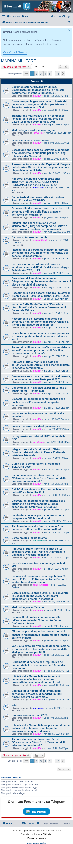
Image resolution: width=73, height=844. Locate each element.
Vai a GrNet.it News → (15, 52)
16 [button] (57, 73)
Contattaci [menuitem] (30, 823)
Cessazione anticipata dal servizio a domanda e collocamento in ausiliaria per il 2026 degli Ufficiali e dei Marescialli (40, 153)
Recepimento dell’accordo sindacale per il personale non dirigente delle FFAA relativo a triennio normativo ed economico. (40, 321)
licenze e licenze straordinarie (30, 140)
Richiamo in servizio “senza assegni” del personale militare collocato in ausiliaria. (38, 528)
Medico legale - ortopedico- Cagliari (34, 130)
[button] (26, 73)
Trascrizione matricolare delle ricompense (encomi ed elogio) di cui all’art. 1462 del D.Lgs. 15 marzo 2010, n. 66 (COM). (38, 118)
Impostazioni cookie (36, 843)
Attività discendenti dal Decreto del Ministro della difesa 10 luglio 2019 (39, 491)
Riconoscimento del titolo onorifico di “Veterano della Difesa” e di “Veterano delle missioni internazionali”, (39, 478)
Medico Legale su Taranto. (28, 607)
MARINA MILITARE (18, 61)
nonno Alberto (40, 240)
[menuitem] (13, 16)
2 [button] (36, 73)
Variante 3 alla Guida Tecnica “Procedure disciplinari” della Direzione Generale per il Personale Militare (39, 307)
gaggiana (38, 708)
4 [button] (45, 73)
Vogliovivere (39, 540)
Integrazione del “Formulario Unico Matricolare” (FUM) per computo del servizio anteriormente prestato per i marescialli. (39, 226)
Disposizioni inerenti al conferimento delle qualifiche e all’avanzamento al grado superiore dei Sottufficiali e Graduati (38, 503)
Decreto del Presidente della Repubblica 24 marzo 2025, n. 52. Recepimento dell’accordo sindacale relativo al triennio (40, 579)
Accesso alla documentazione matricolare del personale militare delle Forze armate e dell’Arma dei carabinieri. (40, 211)
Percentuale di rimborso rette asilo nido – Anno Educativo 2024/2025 (38, 199)
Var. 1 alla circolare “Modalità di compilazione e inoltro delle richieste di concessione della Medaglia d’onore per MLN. (41, 649)
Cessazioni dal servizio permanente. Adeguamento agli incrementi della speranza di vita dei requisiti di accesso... (41, 281)
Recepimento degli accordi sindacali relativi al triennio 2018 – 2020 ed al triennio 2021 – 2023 (41, 294)
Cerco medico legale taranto (29, 537)
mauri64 (37, 95)
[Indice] (36, 6)
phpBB (25, 830)
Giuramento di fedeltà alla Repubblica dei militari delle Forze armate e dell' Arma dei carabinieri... (38, 665)
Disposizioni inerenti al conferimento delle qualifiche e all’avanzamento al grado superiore (38, 402)
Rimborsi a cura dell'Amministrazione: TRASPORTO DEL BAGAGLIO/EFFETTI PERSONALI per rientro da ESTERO (36, 181)
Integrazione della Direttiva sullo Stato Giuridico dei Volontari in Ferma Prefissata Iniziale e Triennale (38, 452)
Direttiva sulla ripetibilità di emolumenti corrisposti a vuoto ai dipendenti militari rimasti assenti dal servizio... (37, 693)
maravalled (38, 187)
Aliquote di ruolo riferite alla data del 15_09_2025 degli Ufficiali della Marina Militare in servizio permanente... (41, 364)
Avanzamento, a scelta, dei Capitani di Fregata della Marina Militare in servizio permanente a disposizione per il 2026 (41, 167)
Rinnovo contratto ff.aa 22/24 (29, 715)
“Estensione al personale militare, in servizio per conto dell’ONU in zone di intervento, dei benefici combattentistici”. (40, 252)
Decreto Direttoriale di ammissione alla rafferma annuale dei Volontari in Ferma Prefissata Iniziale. (36, 620)
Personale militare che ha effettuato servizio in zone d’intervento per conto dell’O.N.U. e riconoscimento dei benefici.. (41, 350)
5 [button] (49, 73)
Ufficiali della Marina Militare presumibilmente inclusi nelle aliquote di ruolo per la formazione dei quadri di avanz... (41, 728)
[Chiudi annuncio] (69, 30)
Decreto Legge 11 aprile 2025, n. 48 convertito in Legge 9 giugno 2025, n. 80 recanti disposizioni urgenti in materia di (40, 595)
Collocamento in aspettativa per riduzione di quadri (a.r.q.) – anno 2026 (39, 389)
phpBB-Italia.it (46, 834)
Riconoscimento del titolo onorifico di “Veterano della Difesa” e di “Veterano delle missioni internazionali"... (39, 742)
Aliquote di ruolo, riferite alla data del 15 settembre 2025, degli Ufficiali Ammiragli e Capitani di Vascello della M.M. (38, 551)
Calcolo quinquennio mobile (29, 237)
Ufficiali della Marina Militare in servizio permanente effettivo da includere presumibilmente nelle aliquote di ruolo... (38, 679)
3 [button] (41, 73)
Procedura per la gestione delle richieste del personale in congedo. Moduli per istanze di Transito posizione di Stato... (39, 104)
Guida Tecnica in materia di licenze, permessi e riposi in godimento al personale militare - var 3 (40, 336)
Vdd (14, 705)
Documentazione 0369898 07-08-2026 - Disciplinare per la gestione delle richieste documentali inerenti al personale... (38, 89)
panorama (38, 610)
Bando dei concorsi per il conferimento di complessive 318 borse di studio (38, 517)
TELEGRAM (39, 811)
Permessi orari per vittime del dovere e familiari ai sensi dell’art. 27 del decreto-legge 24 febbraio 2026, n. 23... (40, 267)
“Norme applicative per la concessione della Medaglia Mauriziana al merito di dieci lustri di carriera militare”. (41, 634)
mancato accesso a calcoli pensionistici (37, 426)
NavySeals (38, 133)
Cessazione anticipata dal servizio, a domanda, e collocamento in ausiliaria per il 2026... (41, 378)
